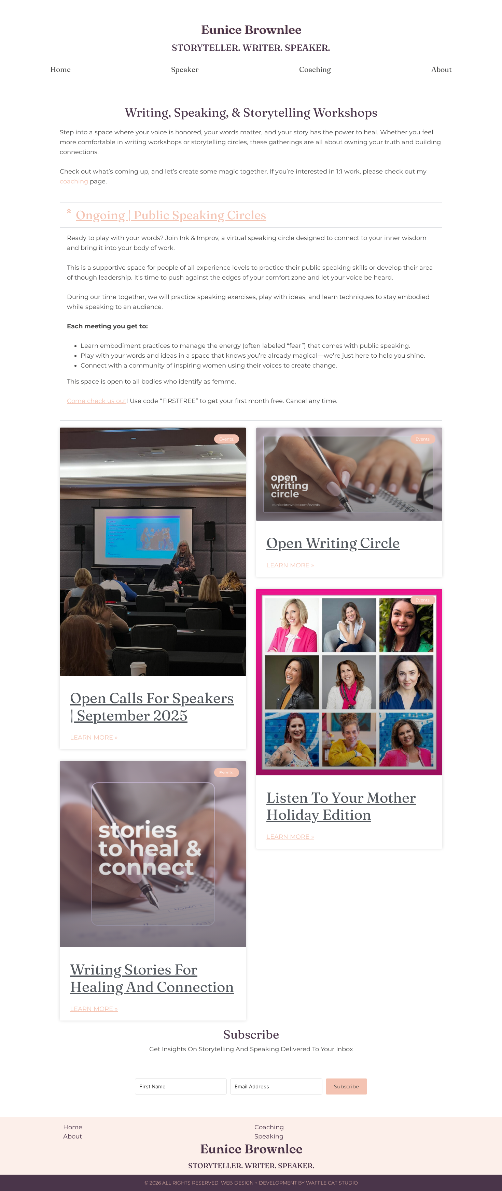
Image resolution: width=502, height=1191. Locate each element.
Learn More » (94, 737)
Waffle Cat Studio (332, 1183)
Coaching (315, 69)
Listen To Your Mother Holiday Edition (341, 806)
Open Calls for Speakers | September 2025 (152, 706)
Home (60, 69)
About (441, 69)
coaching (74, 181)
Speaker (185, 69)
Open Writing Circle (333, 543)
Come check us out (96, 400)
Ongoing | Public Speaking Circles (171, 215)
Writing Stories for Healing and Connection (152, 978)
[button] (251, 215)
